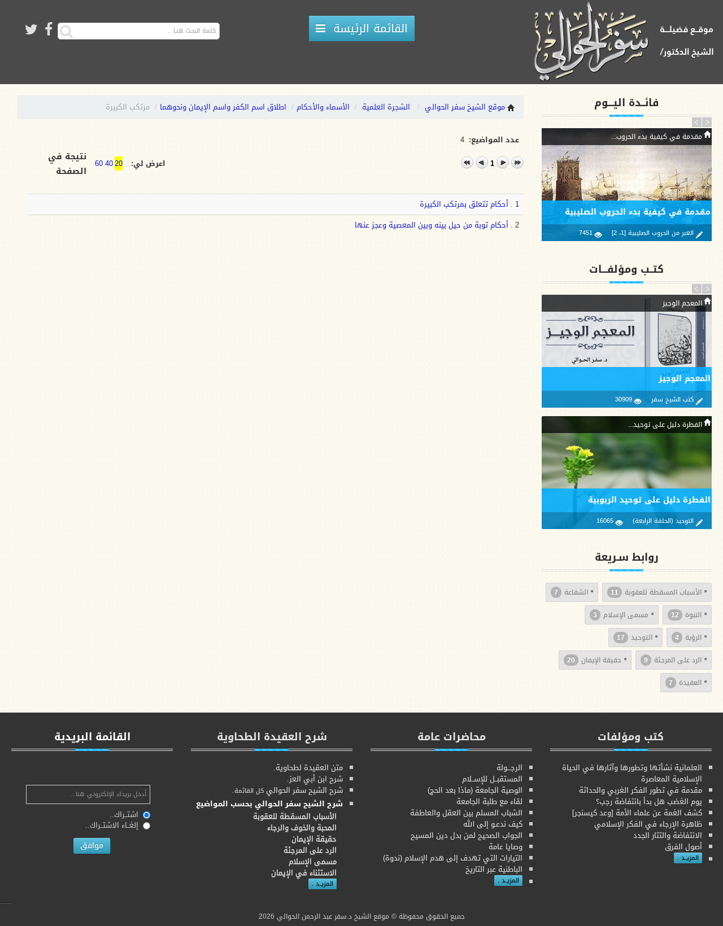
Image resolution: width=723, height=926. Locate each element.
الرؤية (688, 637)
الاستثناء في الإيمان (304, 873)
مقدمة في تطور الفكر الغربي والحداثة (640, 790)
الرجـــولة (509, 768)
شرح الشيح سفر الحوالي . (287, 790)
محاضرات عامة (451, 736)
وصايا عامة (505, 847)
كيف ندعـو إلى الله (492, 824)
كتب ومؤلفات (631, 736)
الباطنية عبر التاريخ (493, 869)
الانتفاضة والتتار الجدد (667, 835)
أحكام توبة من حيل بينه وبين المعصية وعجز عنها (431, 225)
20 (119, 163)
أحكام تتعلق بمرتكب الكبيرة (464, 204)
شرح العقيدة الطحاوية (272, 736)
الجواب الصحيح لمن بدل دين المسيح (466, 835)
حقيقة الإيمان (594, 660)
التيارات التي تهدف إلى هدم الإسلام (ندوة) (452, 858)
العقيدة (685, 682)
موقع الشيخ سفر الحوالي (465, 107)
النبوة (686, 615)
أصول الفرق (683, 847)
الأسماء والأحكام (323, 107)
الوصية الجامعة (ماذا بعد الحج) (475, 790)
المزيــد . (688, 858)
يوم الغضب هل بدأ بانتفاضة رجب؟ (649, 801)
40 (109, 163)
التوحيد (634, 637)
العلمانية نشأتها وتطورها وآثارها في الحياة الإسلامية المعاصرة (632, 773)
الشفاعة (571, 592)
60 (99, 163)
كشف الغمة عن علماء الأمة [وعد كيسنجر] (637, 813)
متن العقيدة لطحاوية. (308, 768)
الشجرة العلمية (386, 107)
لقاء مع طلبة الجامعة (489, 801)
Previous (697, 122)
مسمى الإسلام (620, 615)
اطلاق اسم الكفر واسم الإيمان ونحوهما (223, 107)
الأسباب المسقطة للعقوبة (656, 592)
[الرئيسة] (627, 43)
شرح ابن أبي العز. (315, 779)
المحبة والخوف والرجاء (302, 827)
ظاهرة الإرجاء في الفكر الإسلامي (648, 824)
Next (706, 122)
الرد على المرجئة (673, 660)
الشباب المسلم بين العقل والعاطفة (466, 813)
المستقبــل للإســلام (492, 779)
